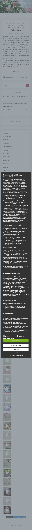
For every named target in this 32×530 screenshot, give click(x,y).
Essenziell (8, 336)
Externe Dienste (9, 338)
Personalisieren (16, 353)
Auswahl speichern (15, 345)
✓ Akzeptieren (16, 340)
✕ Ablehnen (15, 349)
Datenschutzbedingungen (16, 355)
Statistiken (22, 336)
